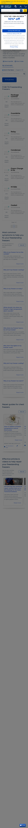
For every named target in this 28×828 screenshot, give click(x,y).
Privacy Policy (14, 47)
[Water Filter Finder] (15, 6)
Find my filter (10, 2)
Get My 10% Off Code (14, 30)
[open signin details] (21, 6)
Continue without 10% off (14, 33)
